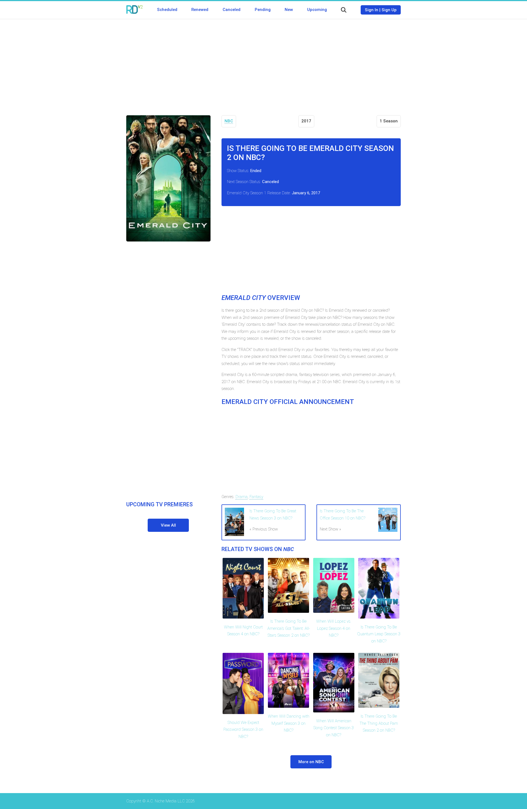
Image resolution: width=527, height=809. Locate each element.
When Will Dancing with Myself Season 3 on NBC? (288, 723)
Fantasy (256, 496)
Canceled (231, 9)
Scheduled (167, 9)
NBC (229, 121)
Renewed (199, 9)
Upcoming (317, 9)
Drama (242, 496)
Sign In (371, 9)
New (289, 9)
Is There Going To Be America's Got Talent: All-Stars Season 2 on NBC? (288, 628)
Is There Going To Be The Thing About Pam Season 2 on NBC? (379, 723)
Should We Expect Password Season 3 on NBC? (243, 729)
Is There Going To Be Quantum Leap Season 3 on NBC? (378, 634)
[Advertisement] (263, 63)
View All (168, 525)
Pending (263, 9)
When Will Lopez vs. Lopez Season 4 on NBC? (333, 628)
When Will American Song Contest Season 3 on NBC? (333, 727)
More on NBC (311, 761)
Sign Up (389, 9)
